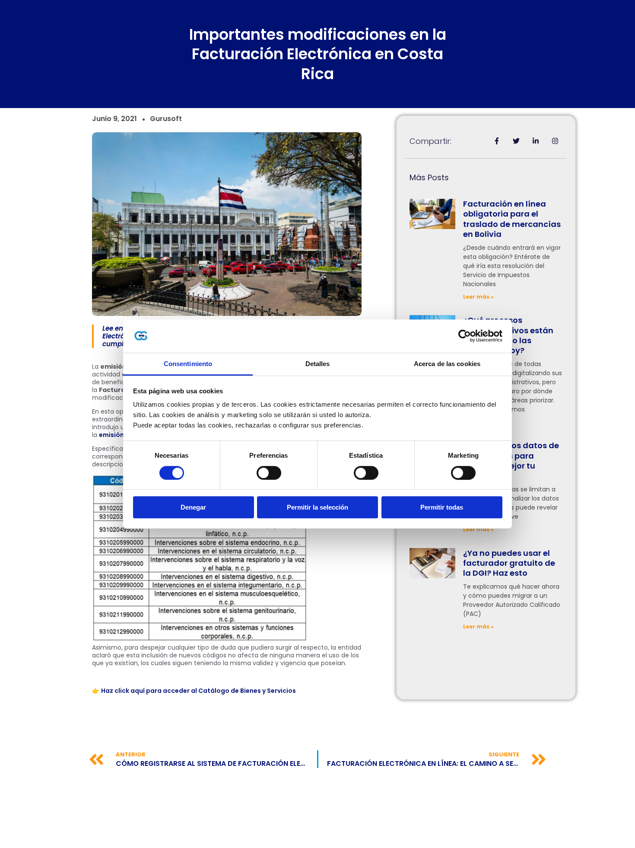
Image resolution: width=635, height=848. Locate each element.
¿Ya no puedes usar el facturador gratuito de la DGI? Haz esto (509, 563)
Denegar (193, 507)
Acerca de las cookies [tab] (447, 363)
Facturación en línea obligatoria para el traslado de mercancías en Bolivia (512, 218)
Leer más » (478, 296)
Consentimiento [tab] (188, 363)
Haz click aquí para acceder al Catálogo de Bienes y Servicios (198, 690)
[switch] (269, 473)
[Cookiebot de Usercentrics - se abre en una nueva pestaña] (464, 336)
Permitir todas (441, 507)
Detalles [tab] (317, 363)
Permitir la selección (317, 507)
